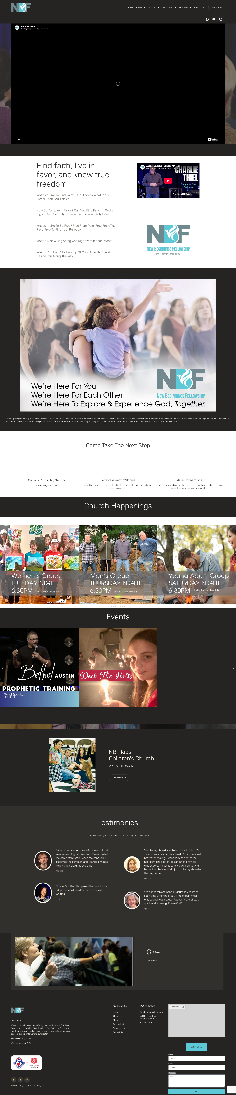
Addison (147, 879)
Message (172, 1073)
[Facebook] (207, 19)
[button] (149, 207)
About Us (152, 7)
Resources (183, 7)
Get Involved (167, 7)
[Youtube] (214, 19)
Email (170, 1064)
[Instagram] (221, 19)
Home (130, 7)
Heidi (58, 899)
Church (139, 7)
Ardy (146, 909)
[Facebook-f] (20, 1080)
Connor (59, 871)
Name (170, 1054)
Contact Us (199, 7)
